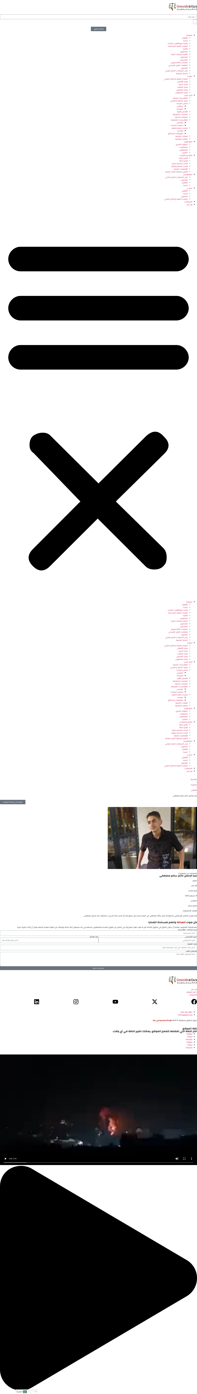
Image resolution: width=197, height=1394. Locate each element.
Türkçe (189, 1036)
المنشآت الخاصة (181, 117)
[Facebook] (194, 1002)
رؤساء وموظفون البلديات (178, 43)
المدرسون (184, 60)
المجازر (189, 76)
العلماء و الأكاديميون (179, 62)
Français (189, 1039)
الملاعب (180, 131)
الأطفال (185, 38)
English (189, 1034)
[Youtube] (115, 1002)
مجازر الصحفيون (181, 92)
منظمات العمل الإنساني (178, 65)
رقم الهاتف (94, 937)
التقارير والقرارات (185, 155)
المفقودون (187, 174)
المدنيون (184, 68)
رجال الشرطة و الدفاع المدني (176, 70)
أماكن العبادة (182, 103)
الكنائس (180, 106)
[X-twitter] (155, 1002)
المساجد (180, 109)
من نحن (189, 204)
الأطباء (185, 49)
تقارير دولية (183, 158)
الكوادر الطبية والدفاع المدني (176, 79)
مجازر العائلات (182, 87)
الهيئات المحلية (181, 136)
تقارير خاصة (183, 161)
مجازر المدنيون (182, 90)
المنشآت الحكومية (180, 114)
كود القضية (192, 944)
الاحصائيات (188, 201)
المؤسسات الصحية (180, 98)
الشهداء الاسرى (182, 144)
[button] (98, 403)
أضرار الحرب (188, 95)
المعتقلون (188, 141)
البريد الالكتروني (191, 937)
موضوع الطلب (191, 951)
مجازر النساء (183, 84)
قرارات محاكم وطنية (179, 166)
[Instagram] (76, 1002)
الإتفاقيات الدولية (181, 169)
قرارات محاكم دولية (180, 163)
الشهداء (189, 35)
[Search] (195, 21)
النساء (185, 40)
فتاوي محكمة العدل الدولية (176, 171)
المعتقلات (184, 147)
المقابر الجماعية (181, 139)
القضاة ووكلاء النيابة (179, 54)
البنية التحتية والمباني (179, 100)
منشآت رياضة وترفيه (180, 128)
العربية (19, 1392)
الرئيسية (194, 779)
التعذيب (185, 152)
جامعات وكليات (177, 125)
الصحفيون (184, 51)
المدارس (180, 122)
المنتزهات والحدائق (175, 133)
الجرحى (189, 188)
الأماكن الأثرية (182, 111)
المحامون (184, 57)
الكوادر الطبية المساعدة (178, 46)
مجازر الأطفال (182, 81)
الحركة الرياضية (182, 73)
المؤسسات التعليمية (179, 120)
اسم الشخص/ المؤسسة (187, 930)
